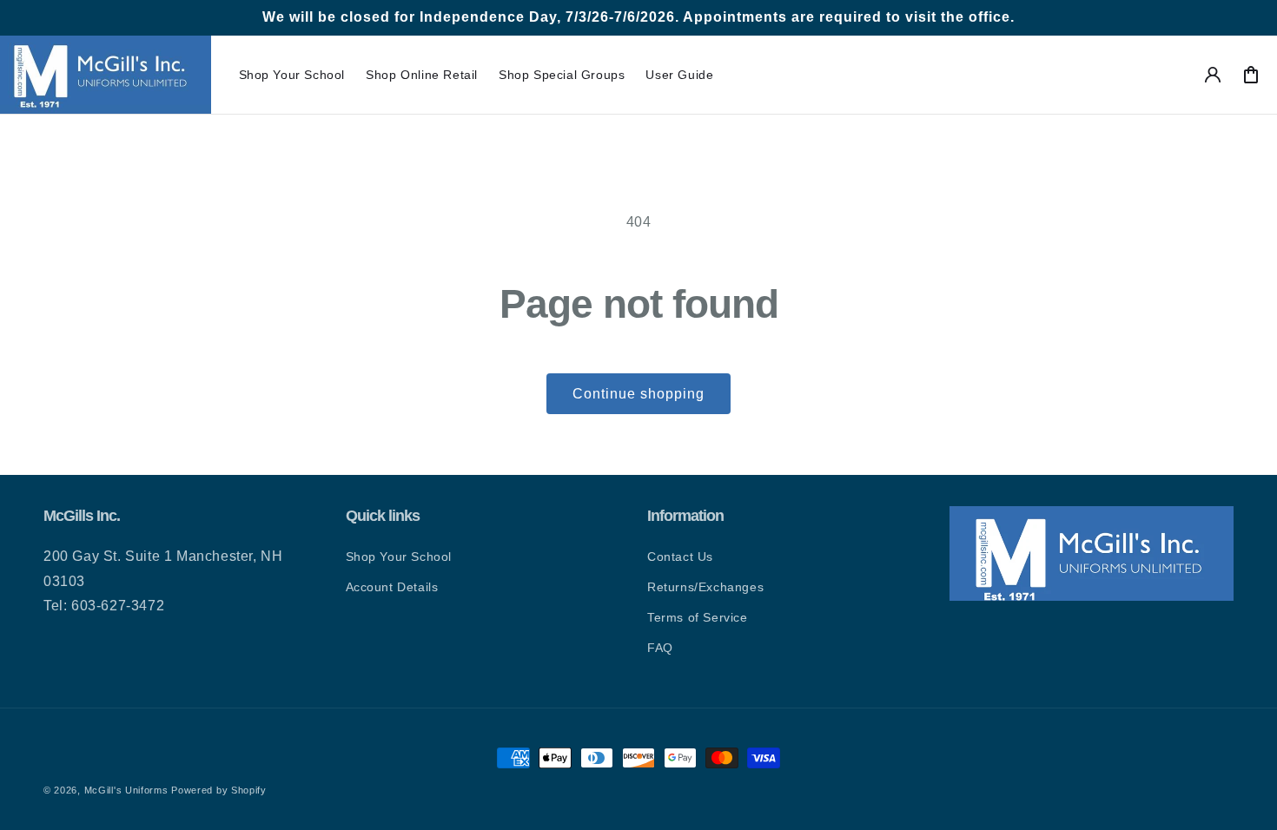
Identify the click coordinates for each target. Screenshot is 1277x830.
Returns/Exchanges (705, 587)
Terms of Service (697, 617)
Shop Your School (399, 556)
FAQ (660, 648)
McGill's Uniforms (126, 790)
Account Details (392, 587)
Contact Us (680, 556)
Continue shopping (638, 393)
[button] (292, 75)
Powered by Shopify (219, 790)
